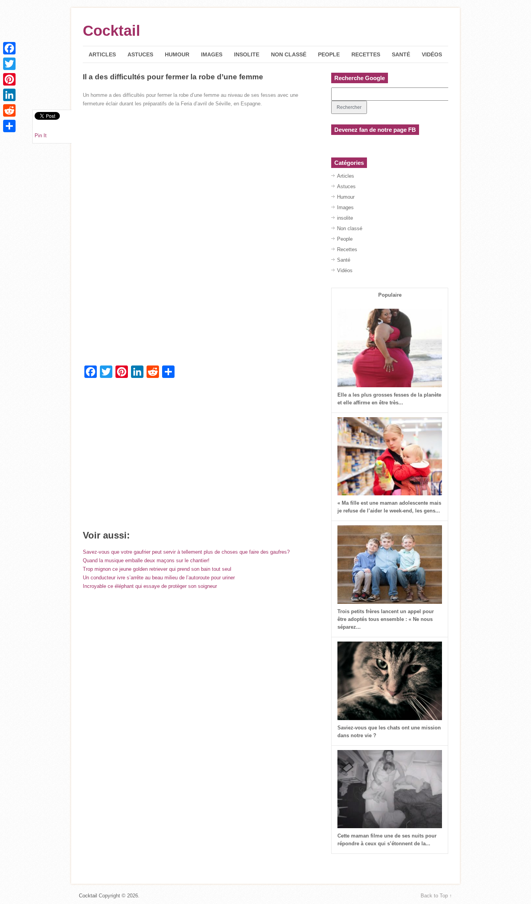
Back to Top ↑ (436, 896)
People (329, 54)
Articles (102, 54)
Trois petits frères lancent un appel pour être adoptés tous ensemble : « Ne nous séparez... (385, 619)
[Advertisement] (201, 303)
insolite (246, 54)
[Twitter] (9, 64)
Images (211, 54)
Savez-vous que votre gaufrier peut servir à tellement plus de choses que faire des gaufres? (186, 552)
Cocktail (111, 31)
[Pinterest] (9, 79)
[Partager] (9, 126)
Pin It (41, 135)
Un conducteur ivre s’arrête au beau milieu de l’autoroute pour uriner (159, 578)
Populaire (390, 295)
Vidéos (432, 54)
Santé (401, 54)
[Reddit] (9, 110)
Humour (177, 54)
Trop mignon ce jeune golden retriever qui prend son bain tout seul (157, 569)
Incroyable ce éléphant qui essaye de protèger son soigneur (150, 586)
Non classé (288, 54)
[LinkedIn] (9, 95)
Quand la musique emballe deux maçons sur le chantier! (146, 560)
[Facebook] (9, 48)
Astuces (140, 54)
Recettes (365, 54)
